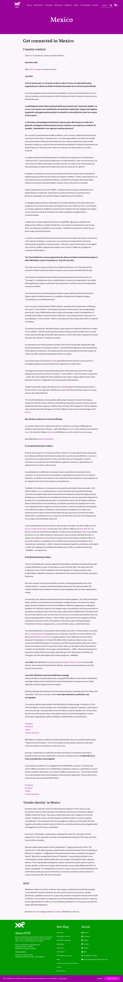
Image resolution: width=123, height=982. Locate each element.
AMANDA (64, 387)
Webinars (68, 5)
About (29, 5)
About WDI (60, 932)
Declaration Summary (64, 940)
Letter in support (35, 69)
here (31, 55)
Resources (59, 5)
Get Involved (85, 5)
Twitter (28, 729)
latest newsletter (47, 439)
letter (34, 911)
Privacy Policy (61, 971)
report (27, 432)
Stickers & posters (32, 732)
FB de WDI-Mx (84, 528)
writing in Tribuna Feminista (73, 662)
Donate (95, 5)
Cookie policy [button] (62, 978)
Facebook (29, 726)
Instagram (29, 723)
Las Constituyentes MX (37, 634)
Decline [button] (99, 978)
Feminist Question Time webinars (67, 963)
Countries (49, 5)
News (76, 5)
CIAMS (54, 361)
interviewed (52, 432)
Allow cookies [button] (112, 978)
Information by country (64, 955)
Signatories (60, 944)
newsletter (58, 911)
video (72, 429)
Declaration (38, 5)
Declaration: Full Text (63, 936)
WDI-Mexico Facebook (41, 637)
